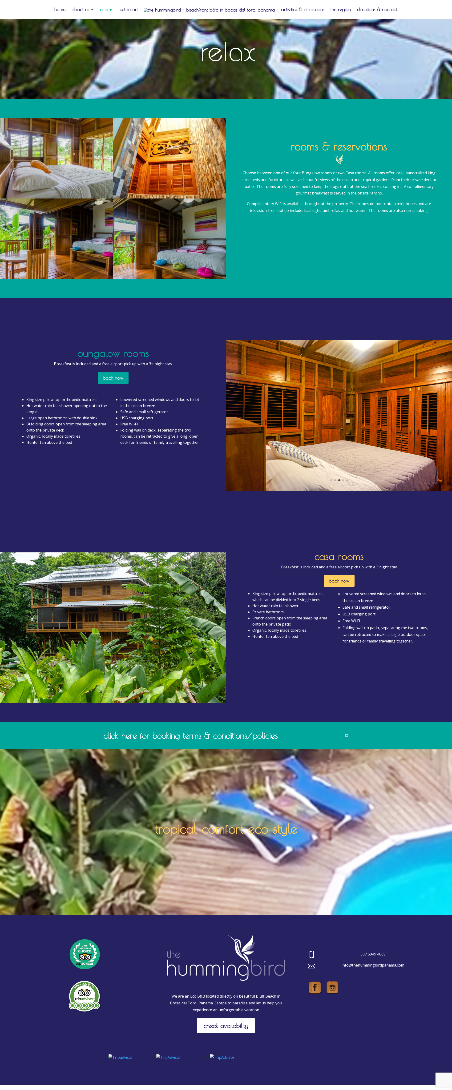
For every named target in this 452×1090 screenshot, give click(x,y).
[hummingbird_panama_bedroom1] (56, 197)
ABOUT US (80, 10)
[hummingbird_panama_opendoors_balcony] (339, 489)
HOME (59, 10)
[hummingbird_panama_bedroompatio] (56, 277)
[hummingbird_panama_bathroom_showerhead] (169, 197)
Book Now (113, 378)
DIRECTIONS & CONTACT (377, 10)
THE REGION (341, 10)
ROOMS (106, 10)
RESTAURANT (129, 10)
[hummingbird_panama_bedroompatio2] (169, 277)
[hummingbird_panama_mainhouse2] (113, 701)
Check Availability (226, 1025)
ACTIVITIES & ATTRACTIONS (302, 10)
